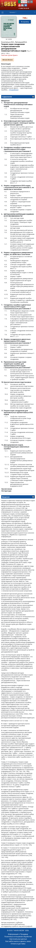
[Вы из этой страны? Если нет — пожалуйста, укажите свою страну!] (19, 1)
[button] (19, 5)
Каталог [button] (12, 12)
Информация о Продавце (18, 934)
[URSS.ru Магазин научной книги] (8, 3)
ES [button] (28, 2)
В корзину (25, 22)
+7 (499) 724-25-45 (23, 8)
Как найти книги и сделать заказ (18, 941)
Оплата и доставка (18, 944)
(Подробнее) (13, 90)
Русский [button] (24, 2)
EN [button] (31, 2)
